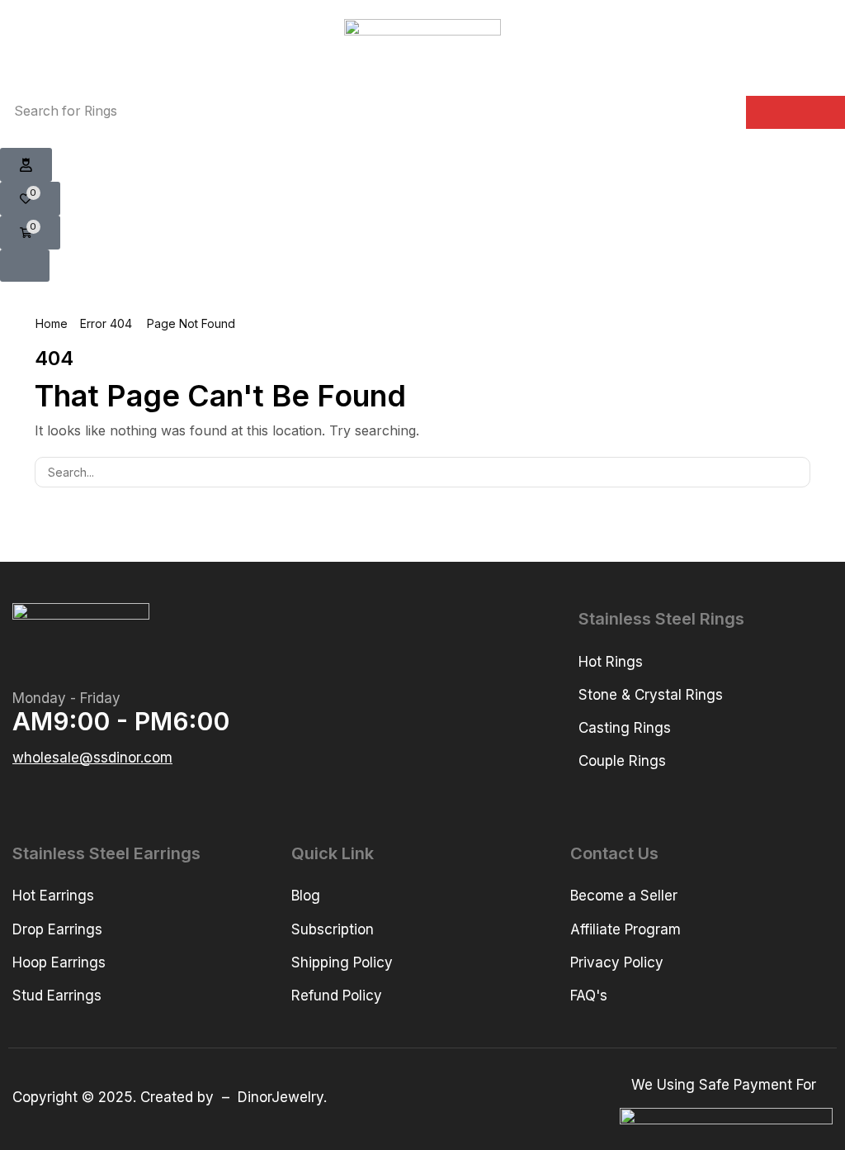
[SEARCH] (795, 472)
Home (51, 323)
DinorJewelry (280, 1097)
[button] (26, 165)
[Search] (795, 112)
